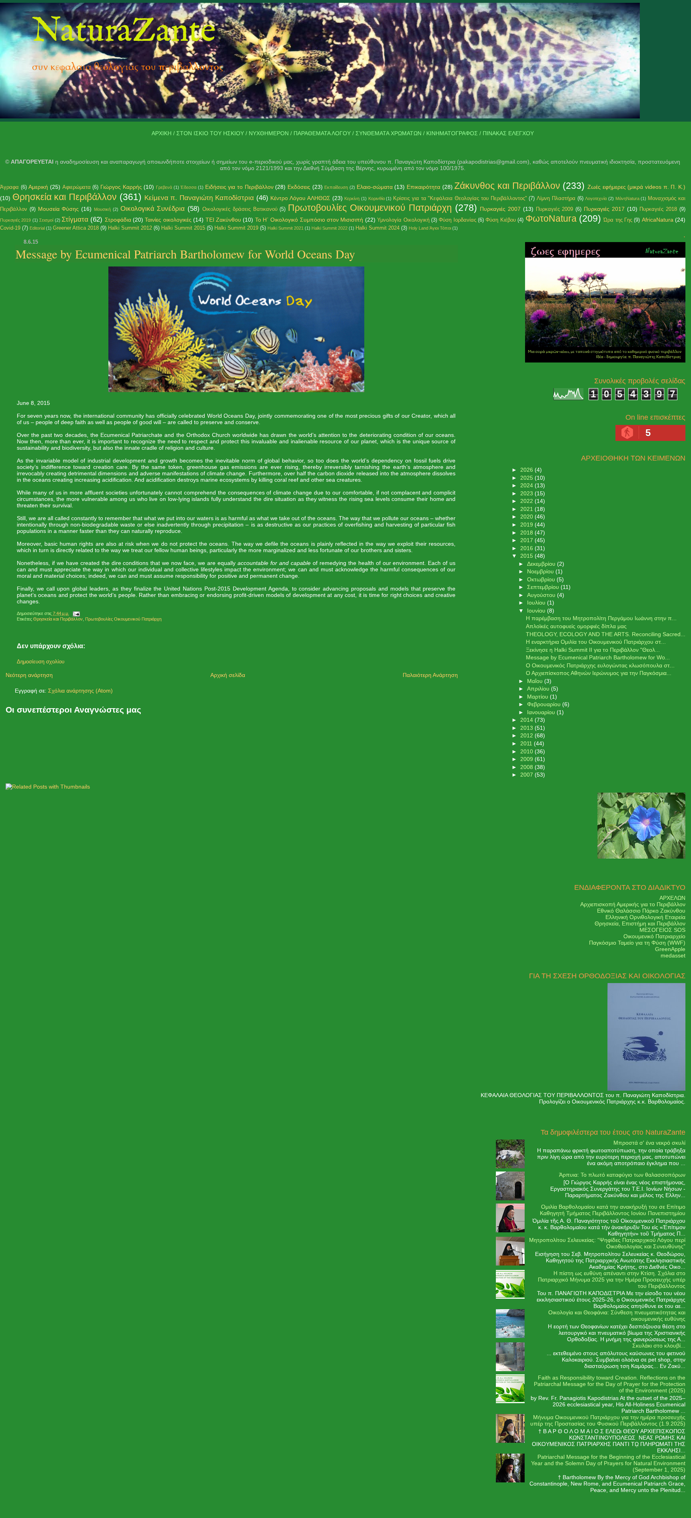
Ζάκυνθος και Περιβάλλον (507, 185)
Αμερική (38, 187)
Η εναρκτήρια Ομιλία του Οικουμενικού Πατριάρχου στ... (596, 642)
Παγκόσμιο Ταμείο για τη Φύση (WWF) (637, 942)
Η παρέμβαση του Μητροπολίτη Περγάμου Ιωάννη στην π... (601, 618)
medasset (673, 955)
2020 (527, 516)
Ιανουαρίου (542, 712)
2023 (527, 493)
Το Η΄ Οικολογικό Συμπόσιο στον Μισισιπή (309, 219)
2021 (527, 509)
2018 (527, 532)
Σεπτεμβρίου (544, 587)
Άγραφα (9, 187)
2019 (527, 524)
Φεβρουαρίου (544, 704)
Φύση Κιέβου (500, 220)
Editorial (37, 228)
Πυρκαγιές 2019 (15, 220)
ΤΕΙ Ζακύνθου (223, 219)
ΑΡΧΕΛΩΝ (672, 898)
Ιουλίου (537, 602)
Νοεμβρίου (541, 571)
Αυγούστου (542, 595)
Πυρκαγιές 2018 (658, 209)
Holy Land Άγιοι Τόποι (430, 228)
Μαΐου (535, 681)
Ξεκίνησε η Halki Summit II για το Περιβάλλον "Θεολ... (593, 650)
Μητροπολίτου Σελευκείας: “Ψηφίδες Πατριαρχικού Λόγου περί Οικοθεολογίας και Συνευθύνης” (607, 1243)
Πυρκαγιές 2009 (554, 209)
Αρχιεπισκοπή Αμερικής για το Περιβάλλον (632, 904)
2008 (527, 767)
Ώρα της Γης (617, 220)
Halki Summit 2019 (236, 228)
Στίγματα (75, 219)
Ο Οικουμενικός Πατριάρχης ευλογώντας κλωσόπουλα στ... (600, 665)
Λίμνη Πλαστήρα (556, 198)
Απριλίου (539, 688)
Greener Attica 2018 (76, 228)
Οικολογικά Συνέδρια (152, 208)
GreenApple (670, 949)
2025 (527, 478)
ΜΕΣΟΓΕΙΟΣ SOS (662, 930)
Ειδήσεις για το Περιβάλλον (239, 187)
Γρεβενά (164, 187)
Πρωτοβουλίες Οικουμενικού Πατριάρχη (370, 207)
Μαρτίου (538, 696)
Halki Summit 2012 (130, 228)
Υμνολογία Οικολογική (403, 220)
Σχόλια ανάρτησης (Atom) (80, 690)
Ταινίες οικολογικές (168, 219)
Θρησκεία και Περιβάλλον (64, 197)
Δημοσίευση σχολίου (40, 662)
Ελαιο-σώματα (375, 187)
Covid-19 (10, 228)
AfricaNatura (657, 219)
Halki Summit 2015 (183, 228)
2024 (527, 485)
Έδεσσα (188, 187)
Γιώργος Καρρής (121, 187)
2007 (527, 774)
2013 (527, 728)
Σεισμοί (46, 220)
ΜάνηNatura (627, 198)
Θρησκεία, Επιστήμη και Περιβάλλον (640, 923)
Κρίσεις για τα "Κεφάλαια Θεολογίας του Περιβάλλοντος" (460, 198)
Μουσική (102, 209)
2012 (527, 735)
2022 (527, 501)
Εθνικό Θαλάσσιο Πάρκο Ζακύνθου (641, 910)
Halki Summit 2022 (329, 228)
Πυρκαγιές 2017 (604, 209)
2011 (527, 743)
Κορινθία (376, 198)
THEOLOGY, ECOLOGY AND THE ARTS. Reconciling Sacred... (605, 634)
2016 (527, 548)
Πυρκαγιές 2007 (500, 209)
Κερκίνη (351, 198)
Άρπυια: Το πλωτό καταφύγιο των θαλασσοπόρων (622, 1175)
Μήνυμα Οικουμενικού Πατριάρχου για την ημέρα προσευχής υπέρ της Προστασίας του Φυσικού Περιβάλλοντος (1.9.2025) (607, 1420)
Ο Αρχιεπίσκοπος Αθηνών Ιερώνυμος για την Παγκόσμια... (598, 673)
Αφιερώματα (76, 187)
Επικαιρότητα (423, 187)
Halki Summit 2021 (286, 228)
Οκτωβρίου (542, 579)
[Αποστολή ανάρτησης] (75, 613)
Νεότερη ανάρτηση (29, 675)
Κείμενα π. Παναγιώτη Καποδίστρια (199, 198)
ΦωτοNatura (551, 218)
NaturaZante (124, 31)
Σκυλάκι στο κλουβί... (658, 1345)
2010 (527, 751)
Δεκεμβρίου (542, 564)
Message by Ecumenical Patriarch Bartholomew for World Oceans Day (185, 254)
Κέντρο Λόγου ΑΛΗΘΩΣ (300, 198)
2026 (527, 470)
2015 (527, 556)
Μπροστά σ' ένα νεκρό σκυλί (649, 1143)
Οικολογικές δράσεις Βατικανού (240, 209)
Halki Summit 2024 (377, 228)
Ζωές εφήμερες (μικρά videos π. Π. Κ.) (636, 187)
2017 (527, 540)
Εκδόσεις (299, 187)
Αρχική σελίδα (227, 675)
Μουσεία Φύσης (58, 209)
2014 (527, 720)
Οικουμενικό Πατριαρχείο (654, 936)
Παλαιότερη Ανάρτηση (430, 675)
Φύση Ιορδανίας (457, 220)
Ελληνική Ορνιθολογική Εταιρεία (645, 917)
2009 (527, 759)
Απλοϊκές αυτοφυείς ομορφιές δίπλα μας (576, 626)
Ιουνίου (537, 610)
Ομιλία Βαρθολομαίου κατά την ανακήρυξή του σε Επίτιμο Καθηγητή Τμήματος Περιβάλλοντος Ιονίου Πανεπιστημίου (612, 1210)
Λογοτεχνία (596, 198)
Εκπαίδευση (336, 187)
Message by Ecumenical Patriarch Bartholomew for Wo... (598, 657)
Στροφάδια (118, 219)
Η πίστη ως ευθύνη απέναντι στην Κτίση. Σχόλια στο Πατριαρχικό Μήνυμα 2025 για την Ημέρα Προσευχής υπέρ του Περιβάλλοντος (611, 1279)
